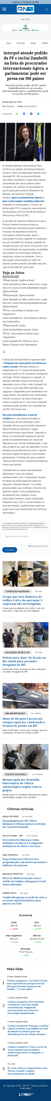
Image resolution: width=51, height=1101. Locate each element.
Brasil (33, 43)
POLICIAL (21, 43)
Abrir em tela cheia (10, 276)
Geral (8, 43)
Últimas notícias (20, 809)
